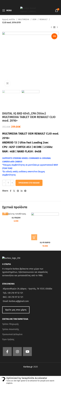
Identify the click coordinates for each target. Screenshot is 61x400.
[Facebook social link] (10, 191)
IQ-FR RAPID (45, 242)
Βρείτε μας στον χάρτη (15, 310)
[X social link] (14, 191)
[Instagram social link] (17, 351)
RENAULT (44, 19)
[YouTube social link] (27, 351)
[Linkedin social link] (21, 191)
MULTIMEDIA (24, 19)
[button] (34, 237)
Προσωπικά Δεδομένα (12, 334)
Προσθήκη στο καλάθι (29, 183)
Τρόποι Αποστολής (10, 329)
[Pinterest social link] (18, 191)
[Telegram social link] (25, 191)
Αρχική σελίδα (9, 19)
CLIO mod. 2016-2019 (11, 22)
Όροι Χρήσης (8, 339)
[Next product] (57, 27)
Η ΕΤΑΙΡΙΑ (6, 264)
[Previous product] (51, 27)
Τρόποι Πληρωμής (10, 324)
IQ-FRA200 (16, 218)
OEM (34, 19)
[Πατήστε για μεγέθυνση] (7, 83)
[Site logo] (30, 10)
